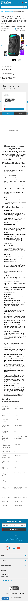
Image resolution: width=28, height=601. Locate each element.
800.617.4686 (4, 576)
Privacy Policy (9, 597)
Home (2, 11)
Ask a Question (19, 28)
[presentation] (1, 45)
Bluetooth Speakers (9, 11)
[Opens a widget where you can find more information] (5, 598)
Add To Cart (14, 109)
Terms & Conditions (17, 597)
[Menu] (26, 2)
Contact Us (5, 580)
